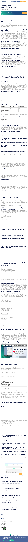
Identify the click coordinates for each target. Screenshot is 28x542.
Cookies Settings (5, 540)
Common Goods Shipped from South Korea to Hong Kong (10, 488)
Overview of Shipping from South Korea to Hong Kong (10, 479)
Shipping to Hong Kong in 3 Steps (6, 490)
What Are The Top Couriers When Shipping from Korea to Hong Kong (12, 495)
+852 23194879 (10, 521)
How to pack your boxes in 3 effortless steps (8, 504)
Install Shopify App (17, 1)
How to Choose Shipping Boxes (6, 502)
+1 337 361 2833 (4, 523)
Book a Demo (23, 1)
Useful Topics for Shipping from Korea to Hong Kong (9, 509)
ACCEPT (11, 540)
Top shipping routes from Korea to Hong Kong (8, 493)
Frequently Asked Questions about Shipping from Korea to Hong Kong (12, 507)
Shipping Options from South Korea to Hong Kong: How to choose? (12, 481)
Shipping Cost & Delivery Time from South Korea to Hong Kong (11, 483)
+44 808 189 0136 (4, 524)
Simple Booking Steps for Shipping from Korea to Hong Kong (11, 500)
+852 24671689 (6, 521)
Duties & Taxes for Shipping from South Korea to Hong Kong (11, 486)
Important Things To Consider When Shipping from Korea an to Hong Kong (13, 497)
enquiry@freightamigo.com (5, 526)
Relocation (13, 1)
